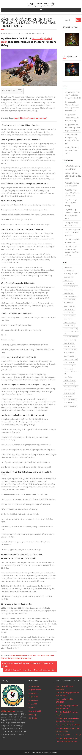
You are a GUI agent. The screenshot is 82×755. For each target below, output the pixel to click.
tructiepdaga (69, 383)
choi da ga (68, 267)
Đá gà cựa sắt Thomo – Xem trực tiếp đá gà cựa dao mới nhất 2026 (72, 106)
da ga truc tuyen (70, 328)
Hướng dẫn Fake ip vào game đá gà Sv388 (72, 150)
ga (66, 340)
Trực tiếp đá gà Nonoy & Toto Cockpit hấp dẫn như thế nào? (72, 250)
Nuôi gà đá (68, 377)
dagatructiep (69, 325)
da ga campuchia (70, 287)
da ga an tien (69, 283)
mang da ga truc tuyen (71, 373)
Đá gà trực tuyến (70, 399)
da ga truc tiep (69, 322)
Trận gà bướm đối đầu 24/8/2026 (71, 223)
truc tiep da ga (69, 380)
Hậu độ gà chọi (69, 366)
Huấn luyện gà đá (34, 711)
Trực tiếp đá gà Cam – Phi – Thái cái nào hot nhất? (72, 232)
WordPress (54, 752)
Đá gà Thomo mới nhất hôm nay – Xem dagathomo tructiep (72, 127)
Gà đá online (69, 362)
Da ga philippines (34, 690)
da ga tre (67, 319)
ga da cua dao (69, 353)
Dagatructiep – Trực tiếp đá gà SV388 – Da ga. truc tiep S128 (73, 95)
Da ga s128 (32, 704)
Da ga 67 (31, 707)
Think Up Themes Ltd (37, 752)
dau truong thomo (71, 337)
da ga (67, 274)
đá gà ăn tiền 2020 (70, 406)
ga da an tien (69, 343)
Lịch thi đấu (32, 718)
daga (74, 274)
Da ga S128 (68, 312)
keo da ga (68, 369)
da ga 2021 (68, 280)
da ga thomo (69, 316)
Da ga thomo (33, 693)
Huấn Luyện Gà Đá (38, 33)
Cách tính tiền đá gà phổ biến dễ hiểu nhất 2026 (73, 176)
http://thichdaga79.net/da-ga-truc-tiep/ (30, 118)
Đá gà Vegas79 (69, 403)
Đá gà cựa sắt (10, 33)
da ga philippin (69, 309)
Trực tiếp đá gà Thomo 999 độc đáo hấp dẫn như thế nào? (72, 214)
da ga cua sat (69, 299)
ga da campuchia (70, 349)
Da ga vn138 (33, 697)
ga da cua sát (69, 356)
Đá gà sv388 (68, 396)
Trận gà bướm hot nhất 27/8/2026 (72, 184)
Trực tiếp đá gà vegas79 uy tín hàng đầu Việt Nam (72, 193)
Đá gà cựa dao (69, 390)
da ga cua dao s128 (70, 296)
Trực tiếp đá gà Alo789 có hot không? (71, 203)
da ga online (69, 306)
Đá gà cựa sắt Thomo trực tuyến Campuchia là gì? (72, 118)
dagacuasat (68, 303)
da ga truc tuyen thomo (71, 332)
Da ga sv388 (33, 700)
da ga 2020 (68, 277)
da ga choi (68, 290)
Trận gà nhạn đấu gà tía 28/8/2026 (72, 167)
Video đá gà (32, 714)
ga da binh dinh (70, 346)
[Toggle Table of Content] (18, 91)
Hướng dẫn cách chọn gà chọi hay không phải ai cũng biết (72, 138)
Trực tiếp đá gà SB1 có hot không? (72, 240)
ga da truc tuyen (70, 359)
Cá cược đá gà (69, 270)
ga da (73, 340)
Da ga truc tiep (33, 686)
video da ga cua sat (70, 386)
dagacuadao (68, 293)
